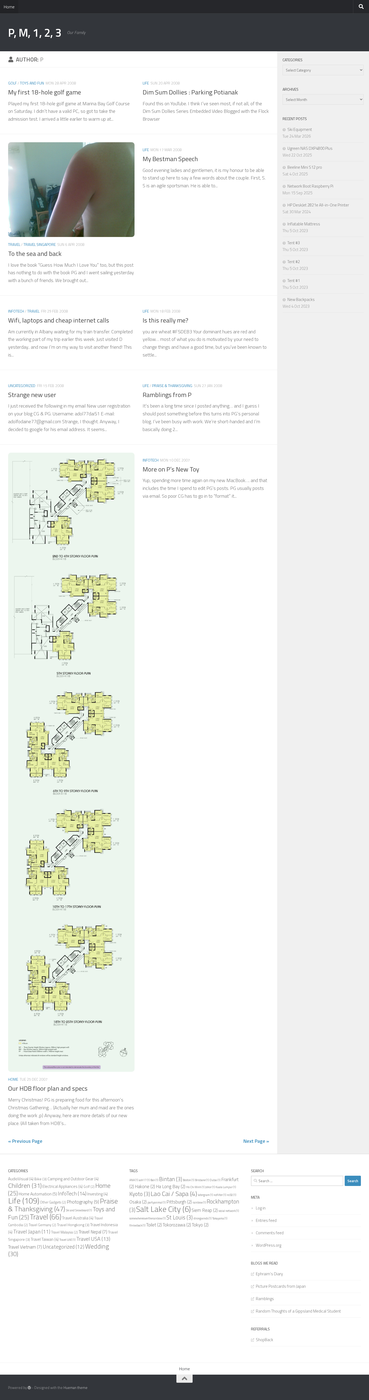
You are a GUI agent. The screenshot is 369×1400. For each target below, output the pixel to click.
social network (229, 1211)
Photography (83, 1201)
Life (146, 83)
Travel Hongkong (73, 1225)
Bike (40, 1179)
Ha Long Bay (170, 1186)
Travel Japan (31, 1231)
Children (25, 1185)
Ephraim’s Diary (269, 1274)
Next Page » (256, 1141)
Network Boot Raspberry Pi (310, 186)
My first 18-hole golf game (44, 92)
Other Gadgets (53, 1202)
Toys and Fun (32, 83)
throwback (137, 1225)
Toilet (154, 1224)
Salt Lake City (163, 1209)
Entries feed (266, 1220)
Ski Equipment (299, 129)
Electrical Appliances (62, 1186)
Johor (210, 1187)
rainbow (199, 1202)
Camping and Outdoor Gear (73, 1179)
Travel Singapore (40, 244)
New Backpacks (301, 299)
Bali (154, 1180)
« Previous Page (25, 1141)
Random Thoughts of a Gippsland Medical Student (298, 1311)
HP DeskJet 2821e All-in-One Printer (318, 205)
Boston (188, 1180)
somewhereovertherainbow (147, 1218)
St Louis (179, 1217)
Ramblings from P (167, 394)
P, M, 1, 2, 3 (35, 32)
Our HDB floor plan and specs (48, 1088)
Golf (12, 83)
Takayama (219, 1218)
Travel (14, 244)
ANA (133, 1180)
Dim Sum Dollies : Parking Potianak (190, 92)
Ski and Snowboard (79, 1210)
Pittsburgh (179, 1201)
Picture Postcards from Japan (281, 1286)
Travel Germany (42, 1225)
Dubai (215, 1180)
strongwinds (202, 1218)
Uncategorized (21, 385)
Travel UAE (67, 1240)
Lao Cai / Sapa (174, 1193)
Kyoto (139, 1193)
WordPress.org (268, 1245)
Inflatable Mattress (303, 224)
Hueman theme (75, 1387)
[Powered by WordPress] (29, 1387)
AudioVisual (20, 1179)
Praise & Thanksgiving (172, 385)
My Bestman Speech (170, 159)
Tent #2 (293, 262)
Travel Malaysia (64, 1232)
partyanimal (156, 1202)
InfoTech (16, 311)
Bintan (170, 1179)
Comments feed (270, 1233)
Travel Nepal (93, 1231)
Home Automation (38, 1194)
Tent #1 (293, 280)
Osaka (138, 1201)
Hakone (145, 1186)
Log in (261, 1208)
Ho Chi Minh (195, 1187)
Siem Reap (205, 1210)
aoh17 (144, 1180)
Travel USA (93, 1239)
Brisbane (202, 1180)
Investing (97, 1194)
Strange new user (32, 394)
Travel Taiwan (45, 1239)
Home (9, 7)
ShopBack (264, 1340)
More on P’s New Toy (171, 469)
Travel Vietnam (25, 1246)
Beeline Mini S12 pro (304, 167)
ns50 (231, 1195)
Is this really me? (165, 320)
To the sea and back (35, 253)
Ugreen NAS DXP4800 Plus (310, 148)
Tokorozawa (177, 1224)
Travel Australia (77, 1218)
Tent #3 (293, 243)
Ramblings (265, 1299)
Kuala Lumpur (226, 1187)
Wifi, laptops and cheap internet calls (58, 320)
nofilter (220, 1195)
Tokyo (200, 1224)
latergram (205, 1195)
